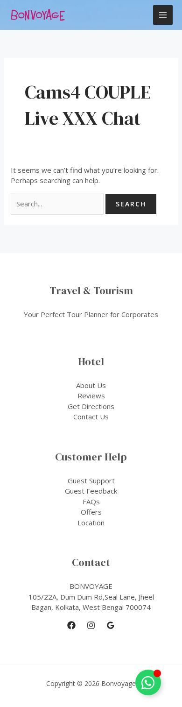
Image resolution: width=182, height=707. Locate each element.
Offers (91, 511)
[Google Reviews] (110, 625)
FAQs (91, 501)
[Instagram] (91, 625)
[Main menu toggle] (163, 15)
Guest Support (91, 480)
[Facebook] (71, 625)
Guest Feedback (91, 490)
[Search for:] (58, 203)
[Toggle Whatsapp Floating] (148, 682)
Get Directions (91, 406)
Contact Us (91, 416)
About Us (91, 385)
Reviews (91, 395)
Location (91, 522)
